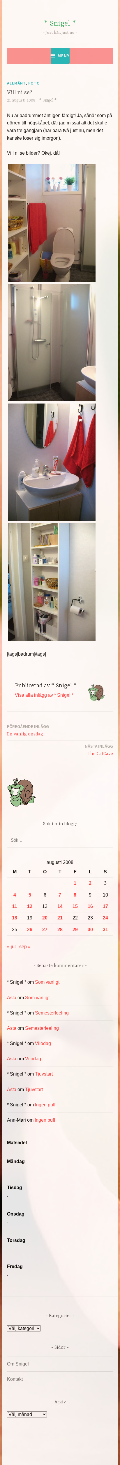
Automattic (63, 1454)
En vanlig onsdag (28, 730)
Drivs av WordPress (39, 1447)
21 (60, 917)
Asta (11, 997)
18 (14, 917)
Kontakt (15, 1379)
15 (75, 906)
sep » (25, 946)
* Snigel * (60, 23)
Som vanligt (47, 982)
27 (44, 929)
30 (90, 929)
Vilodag (43, 1043)
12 (29, 906)
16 (90, 906)
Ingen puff (45, 1104)
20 (44, 917)
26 (29, 929)
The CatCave (99, 750)
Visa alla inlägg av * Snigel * (44, 695)
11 (14, 906)
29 (75, 929)
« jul (11, 946)
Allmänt (16, 83)
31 (105, 929)
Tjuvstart (44, 1073)
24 (105, 917)
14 (60, 906)
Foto (34, 83)
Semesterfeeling (52, 1012)
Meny (64, 55)
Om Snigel (18, 1363)
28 (60, 929)
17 (105, 906)
